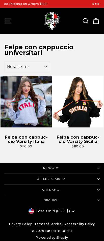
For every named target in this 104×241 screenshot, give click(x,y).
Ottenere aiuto (51, 179)
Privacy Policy (20, 224)
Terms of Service (48, 224)
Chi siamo (50, 189)
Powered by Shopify (52, 237)
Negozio (50, 168)
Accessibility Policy (79, 224)
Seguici (50, 200)
